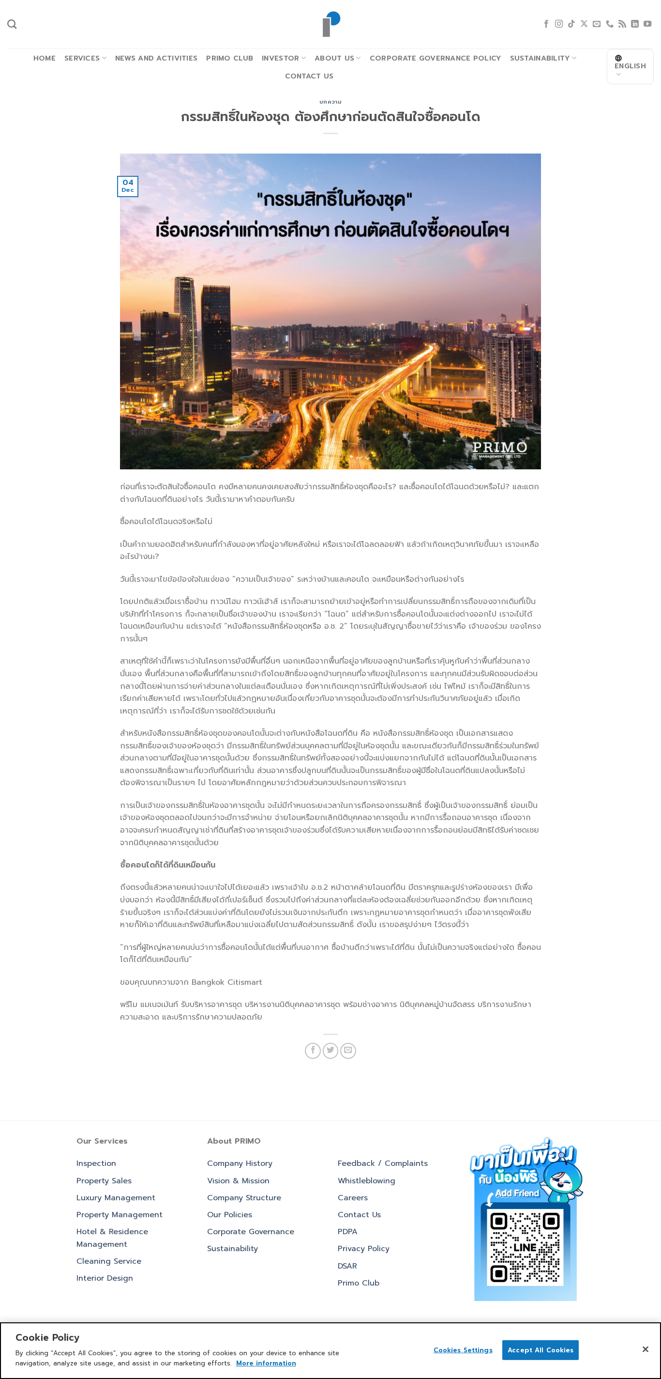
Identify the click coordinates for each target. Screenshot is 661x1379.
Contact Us (309, 76)
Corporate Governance (250, 1232)
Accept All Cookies (540, 1349)
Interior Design (104, 1278)
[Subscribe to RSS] (622, 24)
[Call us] (610, 24)
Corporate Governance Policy (435, 58)
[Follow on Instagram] (559, 24)
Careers (353, 1198)
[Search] (11, 24)
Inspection (96, 1163)
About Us (334, 58)
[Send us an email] (597, 24)
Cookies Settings (463, 1349)
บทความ (330, 102)
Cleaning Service (108, 1261)
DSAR (347, 1266)
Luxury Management (115, 1198)
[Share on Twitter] (331, 1051)
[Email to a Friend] (348, 1051)
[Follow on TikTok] (571, 24)
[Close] (645, 1349)
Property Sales (104, 1181)
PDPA (348, 1232)
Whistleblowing (366, 1181)
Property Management (119, 1215)
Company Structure (244, 1198)
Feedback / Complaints (383, 1163)
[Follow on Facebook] (546, 24)
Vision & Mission (238, 1181)
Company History (239, 1163)
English (630, 66)
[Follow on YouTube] (647, 24)
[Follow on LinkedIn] (635, 24)
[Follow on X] (584, 24)
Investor (280, 58)
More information (266, 1362)
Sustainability (540, 58)
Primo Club (229, 58)
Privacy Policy (364, 1249)
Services (82, 58)
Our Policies (229, 1215)
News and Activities (156, 58)
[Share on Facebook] (313, 1051)
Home (44, 58)
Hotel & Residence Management (112, 1238)
